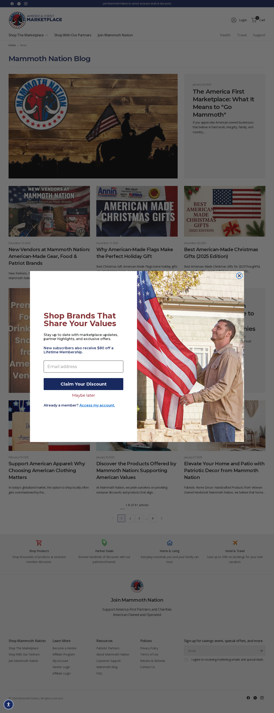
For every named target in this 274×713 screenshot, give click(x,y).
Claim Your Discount (84, 384)
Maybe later (83, 395)
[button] (8, 704)
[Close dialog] (239, 276)
